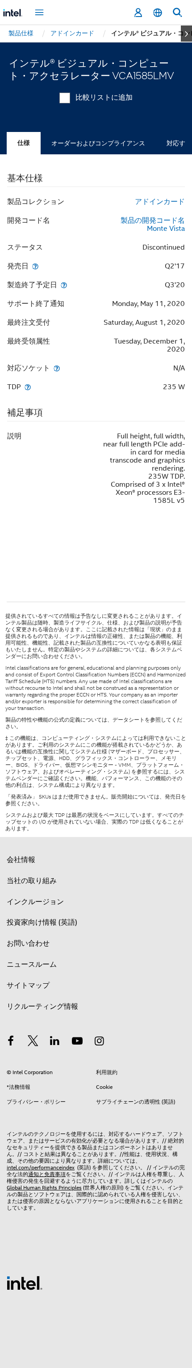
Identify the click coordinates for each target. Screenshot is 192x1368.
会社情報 (21, 859)
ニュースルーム (32, 964)
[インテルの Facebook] (10, 1042)
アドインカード (160, 201)
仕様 (23, 143)
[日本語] (157, 12)
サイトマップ (28, 985)
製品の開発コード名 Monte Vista (153, 224)
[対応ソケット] (57, 368)
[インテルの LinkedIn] (55, 1042)
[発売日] (35, 266)
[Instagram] (99, 1042)
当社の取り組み (32, 880)
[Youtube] (77, 1042)
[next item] (186, 33)
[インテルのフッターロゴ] (24, 1282)
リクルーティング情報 (42, 1006)
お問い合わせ (28, 943)
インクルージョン (35, 901)
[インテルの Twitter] (33, 1042)
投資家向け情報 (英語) (42, 922)
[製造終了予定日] (64, 285)
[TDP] (28, 387)
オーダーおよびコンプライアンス (98, 143)
